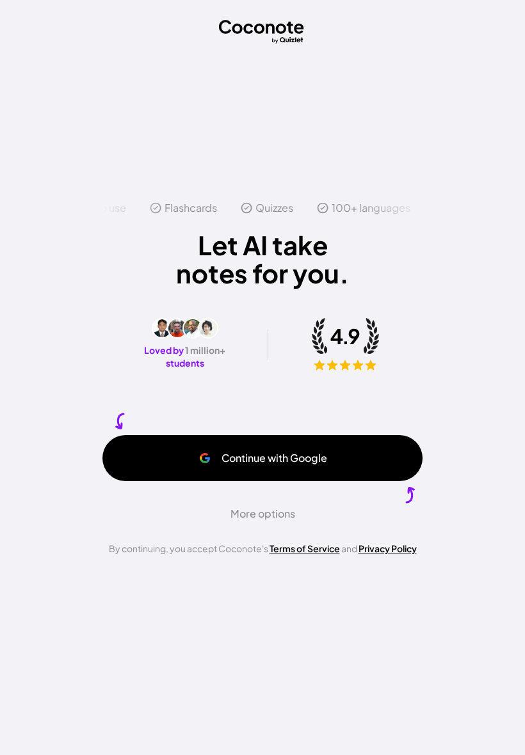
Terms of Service (305, 548)
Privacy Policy (388, 548)
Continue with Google (274, 458)
